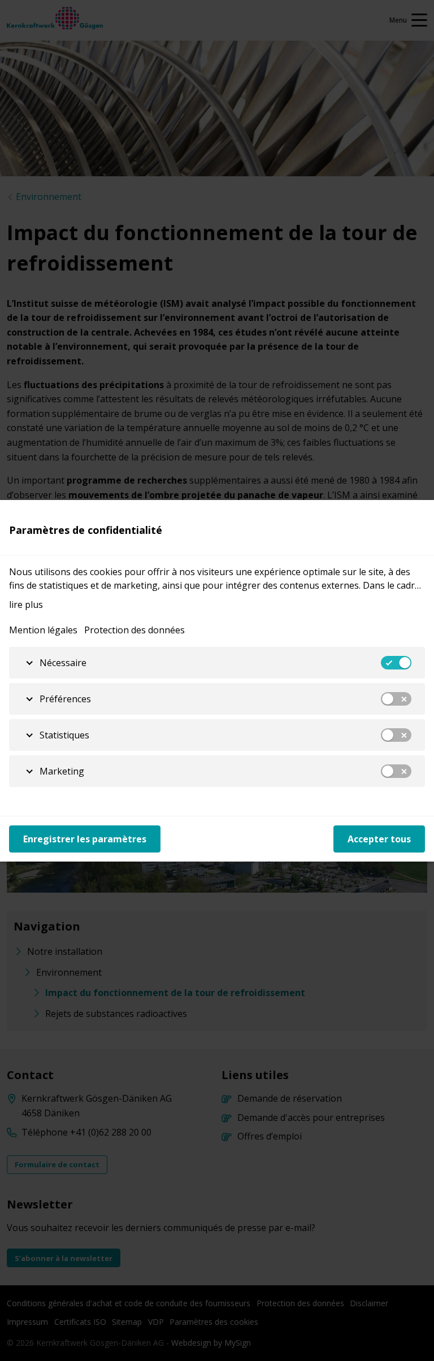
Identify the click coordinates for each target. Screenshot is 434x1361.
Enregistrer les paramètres (84, 839)
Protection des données (134, 630)
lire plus (26, 604)
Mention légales (43, 630)
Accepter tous (379, 839)
